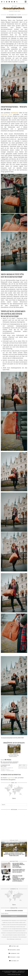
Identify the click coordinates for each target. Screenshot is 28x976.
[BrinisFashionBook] (14, 9)
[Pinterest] (6, 1)
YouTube (15, 960)
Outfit (19, 14)
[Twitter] (1, 1)
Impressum (7, 972)
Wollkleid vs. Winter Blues (22, 766)
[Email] (14, 1)
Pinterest (14, 957)
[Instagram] (4, 1)
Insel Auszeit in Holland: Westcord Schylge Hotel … (14, 755)
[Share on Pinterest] (9, 759)
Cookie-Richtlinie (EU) (18, 972)
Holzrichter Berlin (6, 114)
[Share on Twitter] (7, 759)
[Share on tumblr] (10, 759)
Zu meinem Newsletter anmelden (14, 910)
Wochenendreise (5, 762)
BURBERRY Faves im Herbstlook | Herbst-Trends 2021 (7, 767)
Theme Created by (14, 974)
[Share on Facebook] (5, 759)
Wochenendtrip (13, 762)
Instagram (14, 949)
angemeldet (10, 777)
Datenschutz (21, 971)
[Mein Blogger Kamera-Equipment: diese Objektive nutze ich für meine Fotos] (5, 877)
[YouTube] (9, 1)
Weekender (15, 761)
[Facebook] (11, 1)
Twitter (15, 946)
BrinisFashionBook (11, 971)
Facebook (14, 953)
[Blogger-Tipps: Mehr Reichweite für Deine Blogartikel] (5, 865)
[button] (26, 1)
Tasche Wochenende (7, 761)
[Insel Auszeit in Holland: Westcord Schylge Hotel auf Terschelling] (14, 748)
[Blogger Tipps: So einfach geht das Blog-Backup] (5, 871)
